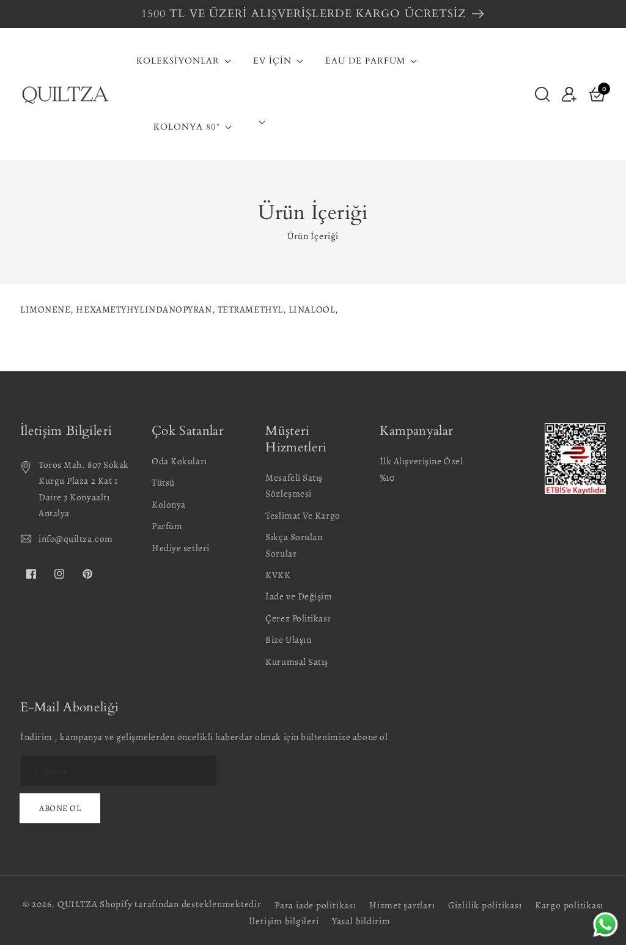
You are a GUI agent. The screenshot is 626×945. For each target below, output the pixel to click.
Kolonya (169, 504)
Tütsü (163, 482)
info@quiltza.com (76, 538)
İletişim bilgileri (284, 920)
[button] (542, 93)
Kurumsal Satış (296, 661)
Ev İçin (272, 61)
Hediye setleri (181, 547)
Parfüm (167, 525)
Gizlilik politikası (485, 905)
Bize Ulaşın (288, 639)
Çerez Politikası (297, 618)
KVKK (277, 574)
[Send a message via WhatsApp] (605, 924)
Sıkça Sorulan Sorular (293, 545)
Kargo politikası (569, 905)
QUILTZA (77, 903)
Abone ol (60, 808)
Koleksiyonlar (177, 61)
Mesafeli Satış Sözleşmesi (294, 485)
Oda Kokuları (179, 460)
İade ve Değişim (298, 596)
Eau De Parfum (365, 61)
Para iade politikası (315, 905)
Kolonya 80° (187, 127)
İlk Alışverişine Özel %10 (421, 469)
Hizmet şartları (402, 905)
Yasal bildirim (361, 920)
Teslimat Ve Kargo (302, 515)
